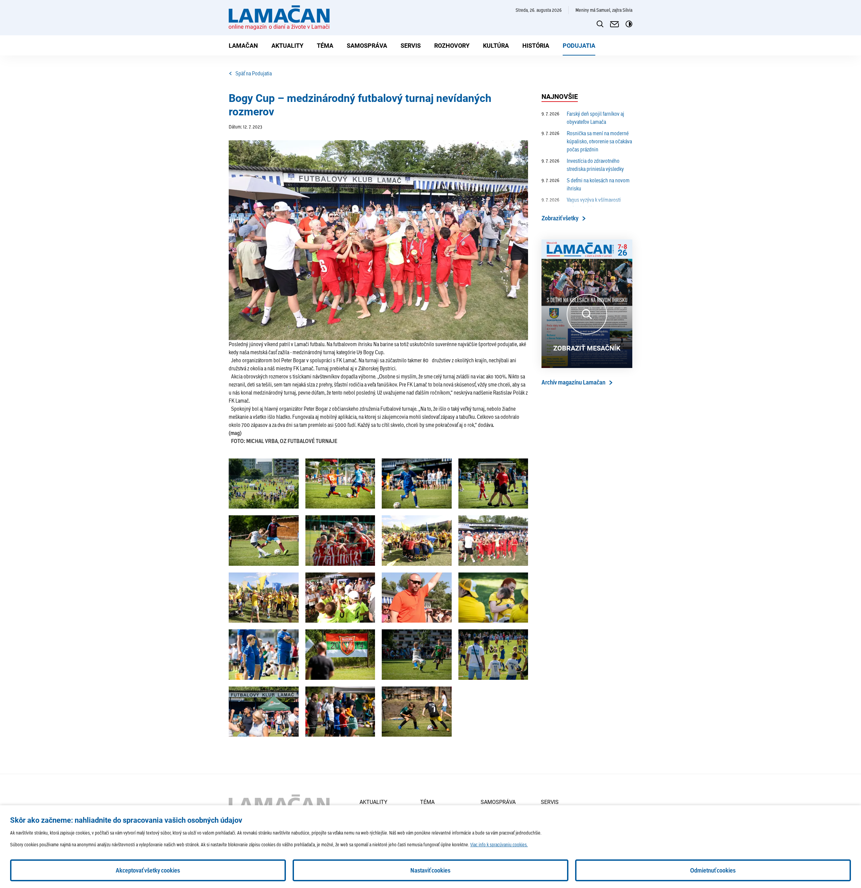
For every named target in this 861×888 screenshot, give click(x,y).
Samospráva (367, 45)
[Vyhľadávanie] (600, 24)
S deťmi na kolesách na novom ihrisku (585, 184)
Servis (411, 45)
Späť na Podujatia (253, 73)
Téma (325, 45)
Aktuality (287, 45)
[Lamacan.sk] (279, 17)
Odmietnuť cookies (713, 870)
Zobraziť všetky (559, 218)
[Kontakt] (614, 24)
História (535, 45)
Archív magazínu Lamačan (573, 382)
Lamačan (243, 45)
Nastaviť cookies (430, 870)
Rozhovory (452, 45)
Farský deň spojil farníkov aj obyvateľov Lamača (582, 117)
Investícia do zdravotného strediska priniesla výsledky (582, 164)
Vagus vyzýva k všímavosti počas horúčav (581, 203)
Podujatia (579, 45)
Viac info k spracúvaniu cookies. (499, 844)
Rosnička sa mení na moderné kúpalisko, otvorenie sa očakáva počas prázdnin (586, 141)
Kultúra (496, 45)
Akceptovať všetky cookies (148, 870)
